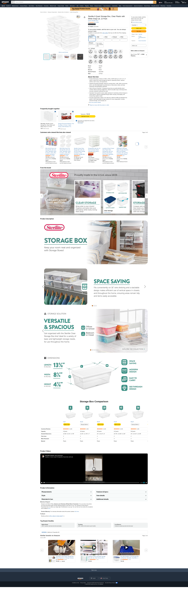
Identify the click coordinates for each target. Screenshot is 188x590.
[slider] (91, 482)
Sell (77, 5)
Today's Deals (61, 5)
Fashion (81, 5)
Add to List (134, 45)
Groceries (46, 5)
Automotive (114, 5)
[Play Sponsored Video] (94, 547)
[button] (3, 5)
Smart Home (147, 5)
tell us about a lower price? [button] (56, 516)
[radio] (46, 57)
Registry (87, 5)
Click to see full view (63, 52)
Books (67, 5)
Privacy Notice (83, 582)
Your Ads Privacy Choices (110, 582)
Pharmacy (163, 5)
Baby (120, 5)
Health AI (8, 5)
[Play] (41, 482)
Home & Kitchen (43, 12)
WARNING (44, 532)
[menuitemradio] (144, 482)
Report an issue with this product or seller (99, 105)
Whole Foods (53, 5)
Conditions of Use (75, 582)
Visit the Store (107, 212)
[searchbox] (84, 2)
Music (91, 5)
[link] (66, 116)
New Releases (39, 5)
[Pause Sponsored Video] (73, 550)
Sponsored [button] (42, 537)
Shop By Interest (155, 5)
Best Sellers (31, 5)
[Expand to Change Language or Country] (98, 578)
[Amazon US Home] (80, 578)
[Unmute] (146, 482)
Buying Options (84, 424)
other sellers (105, 32)
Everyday (169, 5)
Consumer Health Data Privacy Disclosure (95, 582)
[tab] (92, 305)
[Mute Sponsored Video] (73, 553)
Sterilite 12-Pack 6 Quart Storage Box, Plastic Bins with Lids (59, 456)
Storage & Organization (52, 12)
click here (77, 511)
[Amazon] (5, 2)
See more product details (95, 102)
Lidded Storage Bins (74, 12)
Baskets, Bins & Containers (63, 12)
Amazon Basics (23, 5)
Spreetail (140, 34)
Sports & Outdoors (138, 5)
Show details (80, 123)
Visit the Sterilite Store (93, 20)
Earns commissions (59, 455)
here (49, 508)
